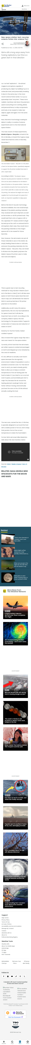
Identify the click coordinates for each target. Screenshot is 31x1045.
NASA (9, 464)
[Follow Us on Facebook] (4, 976)
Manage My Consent (8, 928)
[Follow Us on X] (24, 976)
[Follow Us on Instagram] (8, 976)
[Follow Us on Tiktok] (16, 976)
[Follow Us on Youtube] (12, 976)
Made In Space (16, 464)
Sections (24, 9)
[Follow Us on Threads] (20, 976)
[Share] (2, 44)
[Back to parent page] (4, 8)
